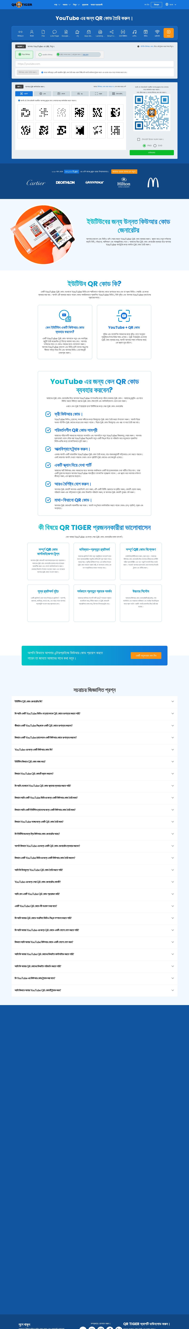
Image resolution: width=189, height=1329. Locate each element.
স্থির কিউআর (26, 54)
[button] (169, 33)
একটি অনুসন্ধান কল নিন (146, 655)
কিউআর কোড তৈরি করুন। (28, 72)
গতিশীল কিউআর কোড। (147, 46)
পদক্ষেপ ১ (20, 46)
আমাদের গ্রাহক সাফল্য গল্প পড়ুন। (124, 171)
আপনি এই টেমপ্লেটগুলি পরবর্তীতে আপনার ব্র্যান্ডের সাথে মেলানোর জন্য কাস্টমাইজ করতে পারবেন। (151, 88)
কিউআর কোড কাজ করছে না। (106, 86)
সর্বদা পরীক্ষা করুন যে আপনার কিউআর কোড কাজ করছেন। (152, 92)
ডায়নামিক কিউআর (47, 54)
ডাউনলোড (151, 152)
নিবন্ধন (156, 4)
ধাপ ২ (19, 86)
